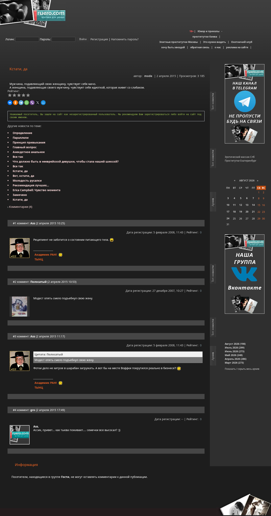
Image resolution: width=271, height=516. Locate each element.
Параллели (21, 138)
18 (234, 211)
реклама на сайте (237, 47)
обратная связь (199, 47)
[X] (37, 102)
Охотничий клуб (241, 42)
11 (234, 205)
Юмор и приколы (208, 31)
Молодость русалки (27, 180)
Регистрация (99, 39)
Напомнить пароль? (124, 39)
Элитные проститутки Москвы (178, 42)
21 (253, 211)
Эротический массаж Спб (240, 157)
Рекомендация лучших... (31, 185)
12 (240, 205)
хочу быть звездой (173, 47)
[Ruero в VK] (244, 274)
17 (228, 211)
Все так (18, 157)
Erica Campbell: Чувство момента (36, 190)
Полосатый (38, 282)
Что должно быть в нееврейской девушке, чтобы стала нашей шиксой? (66, 161)
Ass (32, 223)
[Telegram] (21, 102)
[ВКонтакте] (10, 102)
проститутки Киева (204, 36)
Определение (22, 133)
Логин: (9, 39)
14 (253, 205)
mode (148, 76)
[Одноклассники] (15, 102)
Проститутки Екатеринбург (240, 160)
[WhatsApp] (26, 102)
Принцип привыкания (29, 142)
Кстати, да (20, 171)
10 (228, 205)
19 (240, 211)
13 (247, 205)
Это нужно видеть (214, 42)
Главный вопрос (25, 147)
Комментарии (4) (20, 207)
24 (228, 218)
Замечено (20, 195)
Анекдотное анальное (29, 152)
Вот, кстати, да (23, 176)
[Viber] (32, 102)
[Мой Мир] (43, 102)
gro (32, 410)
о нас (218, 47)
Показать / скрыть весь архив (242, 369)
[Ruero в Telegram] (244, 104)
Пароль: (45, 39)
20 (247, 211)
